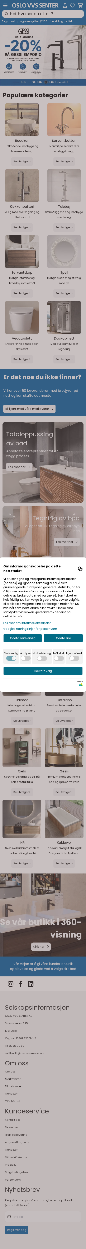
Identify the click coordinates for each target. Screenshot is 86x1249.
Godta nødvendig (22, 638)
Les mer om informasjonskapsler (27, 623)
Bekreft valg (43, 671)
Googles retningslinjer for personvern (30, 629)
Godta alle (63, 638)
